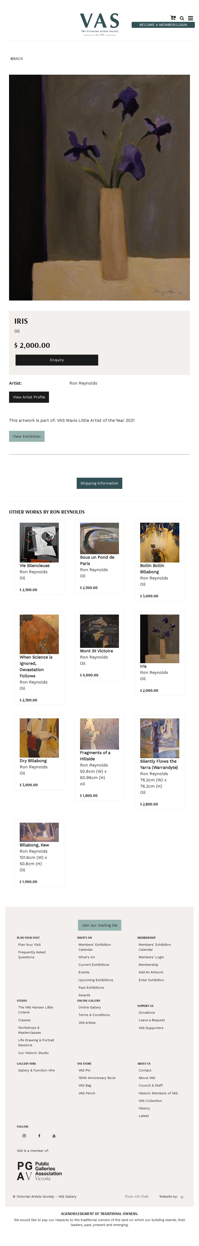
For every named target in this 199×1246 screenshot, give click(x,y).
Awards (84, 995)
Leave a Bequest (152, 1020)
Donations (147, 1012)
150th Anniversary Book (97, 1078)
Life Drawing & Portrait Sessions (36, 1042)
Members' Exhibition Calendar (95, 947)
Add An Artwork (151, 972)
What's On (87, 957)
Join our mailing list (99, 925)
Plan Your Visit (29, 945)
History (144, 1108)
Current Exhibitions (94, 965)
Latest (144, 1116)
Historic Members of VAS (158, 1093)
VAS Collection (150, 1101)
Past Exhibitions (91, 987)
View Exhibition (27, 436)
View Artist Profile (29, 397)
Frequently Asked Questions (32, 954)
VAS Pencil (87, 1093)
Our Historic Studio (33, 1053)
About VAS (147, 1078)
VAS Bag (85, 1085)
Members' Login (151, 957)
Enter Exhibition (151, 980)
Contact (145, 1070)
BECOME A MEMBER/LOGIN (163, 25)
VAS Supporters (151, 1028)
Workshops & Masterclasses (29, 1030)
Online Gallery (90, 1007)
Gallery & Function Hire (36, 1070)
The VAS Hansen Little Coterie (35, 1009)
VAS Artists (87, 1023)
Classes (24, 1020)
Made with (136, 1196)
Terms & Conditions (94, 1015)
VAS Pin (84, 1070)
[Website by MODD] (182, 1196)
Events (84, 972)
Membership (148, 965)
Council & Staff (151, 1085)
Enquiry (57, 360)
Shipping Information (99, 483)
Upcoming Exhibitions (96, 980)
